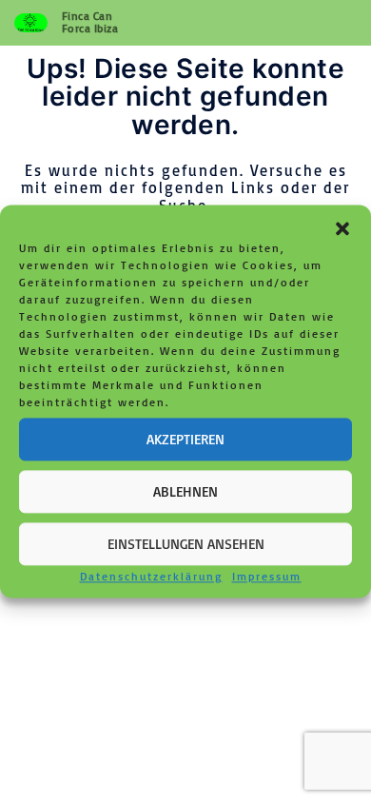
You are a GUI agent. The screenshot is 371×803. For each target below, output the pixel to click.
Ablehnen (185, 491)
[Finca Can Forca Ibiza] (31, 22)
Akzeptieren (185, 439)
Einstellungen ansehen (185, 544)
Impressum (267, 576)
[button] (342, 228)
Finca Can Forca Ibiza (90, 22)
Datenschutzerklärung (151, 576)
